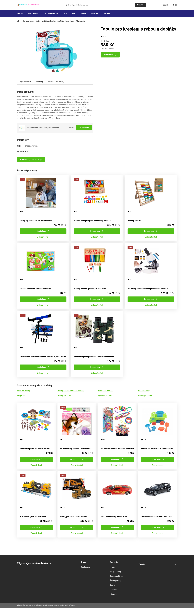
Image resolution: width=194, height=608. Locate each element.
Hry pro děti (21, 395)
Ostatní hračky (144, 391)
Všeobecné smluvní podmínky (26, 605)
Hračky (20, 13)
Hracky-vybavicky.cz (27, 21)
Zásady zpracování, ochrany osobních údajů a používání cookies (55, 605)
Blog (175, 5)
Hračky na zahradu (105, 391)
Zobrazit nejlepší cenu (29, 160)
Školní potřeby (69, 13)
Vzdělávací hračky (48, 21)
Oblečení (94, 13)
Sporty (83, 13)
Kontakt (142, 564)
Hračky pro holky (145, 395)
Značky (165, 5)
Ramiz (27, 151)
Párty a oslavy (33, 13)
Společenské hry (51, 13)
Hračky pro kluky (64, 395)
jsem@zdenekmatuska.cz (35, 563)
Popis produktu (25, 82)
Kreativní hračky (23, 391)
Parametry (39, 82)
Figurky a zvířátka (105, 395)
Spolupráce (85, 567)
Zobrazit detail (43, 237)
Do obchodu (84, 128)
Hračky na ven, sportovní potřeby (70, 391)
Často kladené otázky (55, 82)
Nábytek (107, 13)
